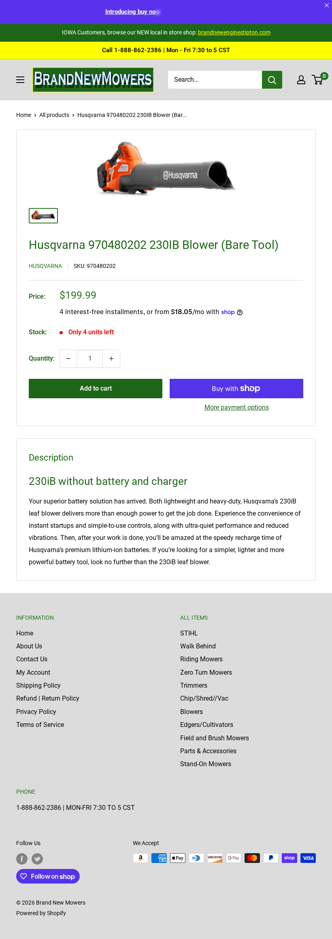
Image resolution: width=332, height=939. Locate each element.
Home (23, 115)
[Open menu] (20, 79)
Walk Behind (198, 646)
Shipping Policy (38, 685)
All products (54, 115)
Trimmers (193, 685)
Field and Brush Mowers (214, 738)
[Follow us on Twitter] (37, 859)
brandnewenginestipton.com (234, 32)
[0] (318, 80)
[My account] (301, 79)
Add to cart (96, 388)
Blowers (191, 712)
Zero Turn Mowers (206, 672)
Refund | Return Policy (47, 698)
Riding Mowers (201, 659)
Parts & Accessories (208, 751)
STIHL (189, 633)
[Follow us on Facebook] (22, 859)
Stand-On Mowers (205, 764)
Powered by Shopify (41, 913)
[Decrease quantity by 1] (68, 358)
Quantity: (42, 358)
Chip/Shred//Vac (204, 698)
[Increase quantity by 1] (111, 358)
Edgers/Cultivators (206, 725)
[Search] (272, 80)
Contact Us (31, 659)
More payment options (236, 407)
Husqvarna (45, 266)
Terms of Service (40, 725)
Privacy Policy (36, 712)
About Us (29, 646)
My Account (33, 672)
